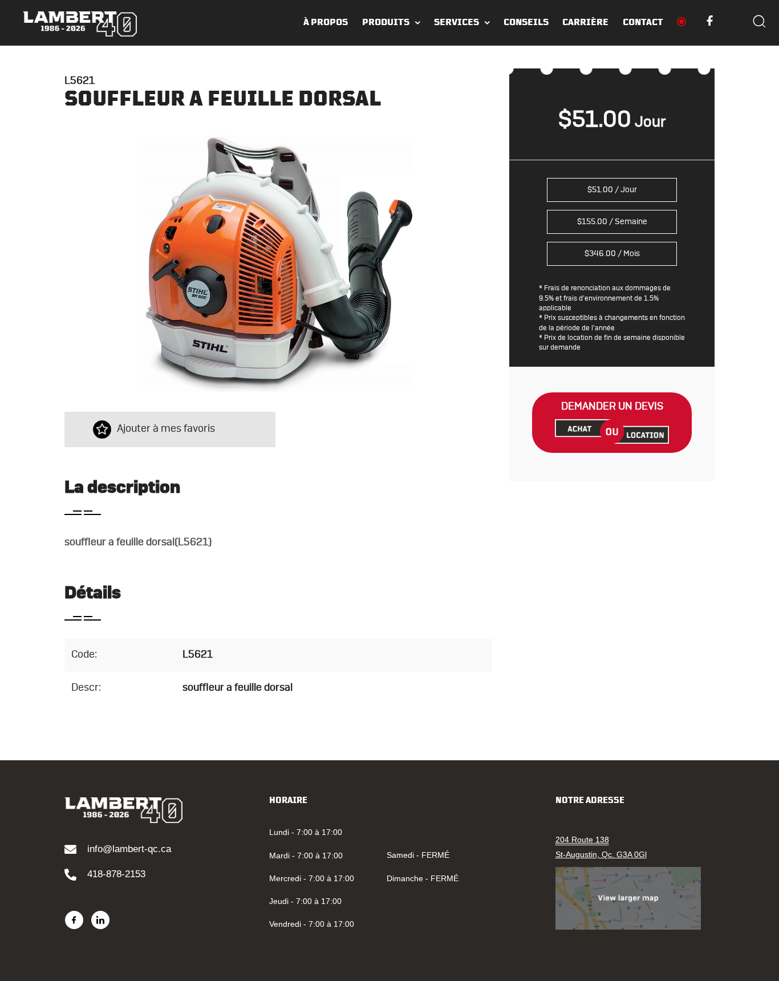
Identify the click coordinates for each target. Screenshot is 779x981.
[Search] (759, 23)
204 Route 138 (582, 839)
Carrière (585, 22)
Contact (643, 22)
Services (456, 22)
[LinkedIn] (100, 920)
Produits (385, 22)
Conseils (526, 22)
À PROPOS (325, 22)
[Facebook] (74, 920)
